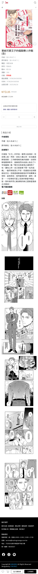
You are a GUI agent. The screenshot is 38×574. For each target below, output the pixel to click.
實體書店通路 (14, 529)
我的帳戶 (22, 529)
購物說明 (24, 526)
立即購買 (30, 571)
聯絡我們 (31, 526)
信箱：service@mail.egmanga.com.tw (14, 540)
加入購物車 (17, 571)
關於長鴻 (4, 526)
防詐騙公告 (5, 529)
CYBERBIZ (13, 566)
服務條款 (11, 526)
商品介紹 (19, 126)
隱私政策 (18, 526)
